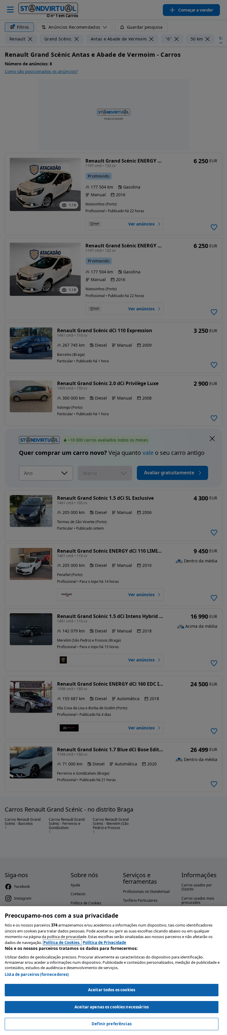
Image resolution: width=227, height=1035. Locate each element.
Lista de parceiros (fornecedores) (37, 974)
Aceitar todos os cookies (111, 989)
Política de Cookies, (62, 942)
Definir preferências (112, 1023)
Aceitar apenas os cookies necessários (111, 1007)
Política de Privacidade (104, 942)
